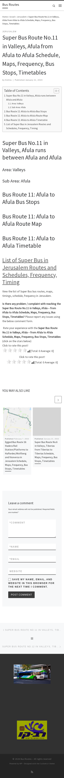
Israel (12, 16)
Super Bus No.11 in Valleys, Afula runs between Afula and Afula (31, 97)
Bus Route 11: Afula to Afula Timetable (27, 119)
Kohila (8, 80)
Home (5, 16)
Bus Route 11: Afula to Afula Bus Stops (26, 111)
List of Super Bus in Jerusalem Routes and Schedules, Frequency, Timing (28, 126)
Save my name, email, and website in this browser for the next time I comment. (31, 583)
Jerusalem (22, 16)
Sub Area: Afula (19, 107)
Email (14, 559)
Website (15, 571)
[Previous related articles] (50, 399)
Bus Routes (26, 759)
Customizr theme (47, 764)
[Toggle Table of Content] (54, 90)
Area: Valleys (18, 103)
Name (14, 546)
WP (21, 764)
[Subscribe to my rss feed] (32, 772)
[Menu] (60, 6)
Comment (17, 522)
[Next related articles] (58, 399)
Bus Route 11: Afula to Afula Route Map (27, 115)
